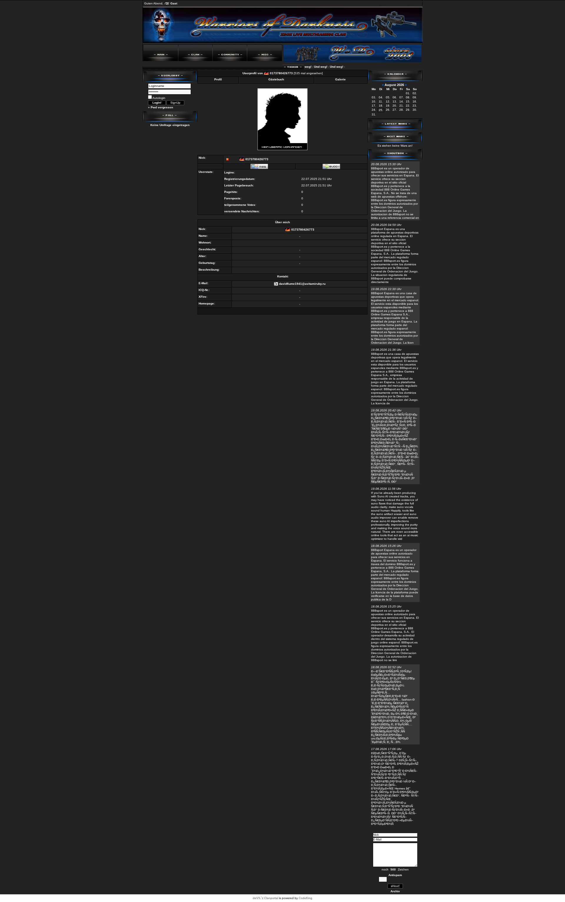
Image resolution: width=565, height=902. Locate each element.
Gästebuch (276, 79)
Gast (173, 3)
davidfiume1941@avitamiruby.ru (302, 283)
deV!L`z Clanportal (265, 898)
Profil (218, 79)
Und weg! (309, 66)
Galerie (340, 79)
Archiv (395, 891)
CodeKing (305, 898)
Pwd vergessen (162, 107)
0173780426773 (281, 73)
